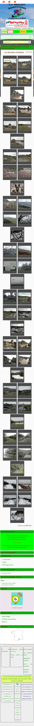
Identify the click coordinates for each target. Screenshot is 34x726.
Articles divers (17, 613)
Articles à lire (17, 556)
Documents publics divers (17, 577)
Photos (23, 31)
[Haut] (4, 2)
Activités (4, 31)
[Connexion (17, 542)
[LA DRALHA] (17, 11)
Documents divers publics (9, 583)
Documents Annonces (8, 585)
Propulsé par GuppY (5, 724)
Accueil (10, 32)
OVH (19, 705)
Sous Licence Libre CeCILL (26, 724)
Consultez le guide (17, 607)
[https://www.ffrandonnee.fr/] (17, 23)
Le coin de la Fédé (17, 569)
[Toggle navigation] (30, 37)
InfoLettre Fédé (6, 573)
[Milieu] (9, 2)
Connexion (30, 31)
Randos (16, 31)
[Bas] (15, 2)
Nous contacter (28, 649)
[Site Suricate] (17, 598)
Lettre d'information (17, 552)
